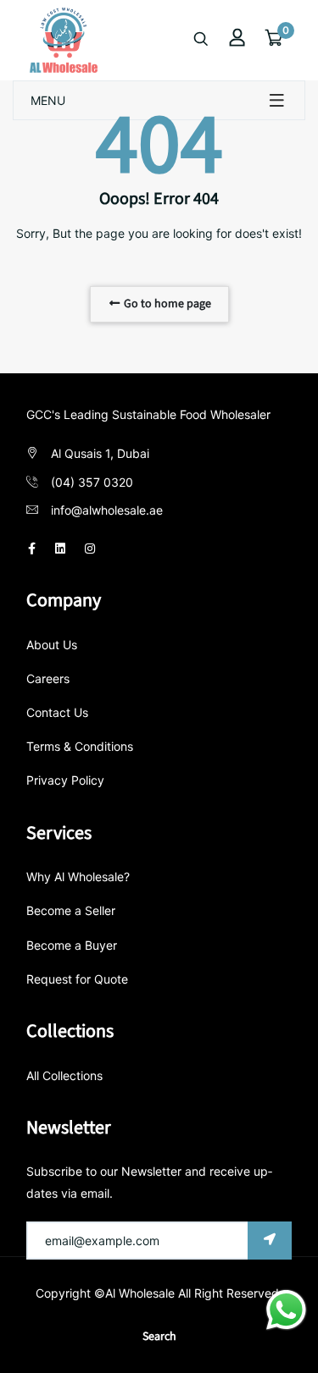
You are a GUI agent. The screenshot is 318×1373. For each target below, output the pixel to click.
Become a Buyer (71, 945)
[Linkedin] (60, 548)
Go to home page (166, 303)
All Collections (64, 1075)
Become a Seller (70, 910)
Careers (48, 678)
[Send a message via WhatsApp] (286, 1310)
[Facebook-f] (31, 548)
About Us (51, 644)
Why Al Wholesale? (78, 876)
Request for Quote (77, 979)
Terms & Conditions (79, 746)
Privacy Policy (65, 780)
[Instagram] (90, 548)
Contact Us (57, 712)
